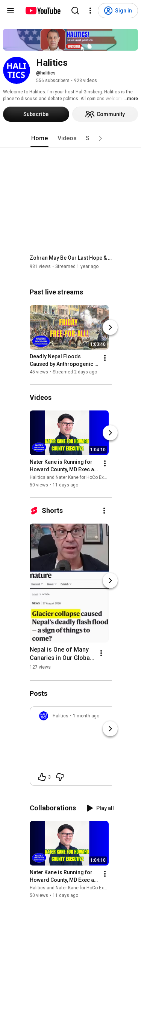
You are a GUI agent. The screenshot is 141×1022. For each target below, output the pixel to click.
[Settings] (90, 10)
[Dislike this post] (60, 777)
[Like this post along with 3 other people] (42, 777)
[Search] (75, 10)
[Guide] (10, 10)
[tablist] (70, 138)
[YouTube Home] (43, 10)
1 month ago (86, 715)
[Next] (110, 327)
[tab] (39, 138)
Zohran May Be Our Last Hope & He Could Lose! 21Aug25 (71, 258)
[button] (100, 138)
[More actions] (104, 357)
